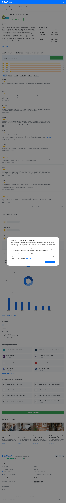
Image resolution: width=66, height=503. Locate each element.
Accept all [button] (50, 262)
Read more (28, 258)
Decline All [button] (38, 262)
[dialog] (33, 251)
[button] (15, 262)
